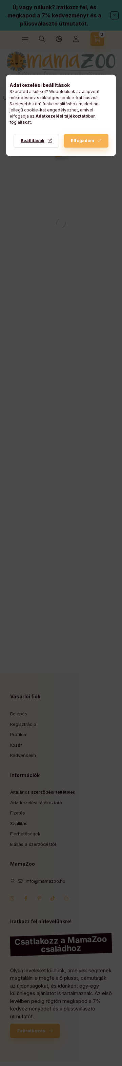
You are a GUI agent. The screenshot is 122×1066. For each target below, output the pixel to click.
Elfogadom (82, 140)
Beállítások (32, 140)
